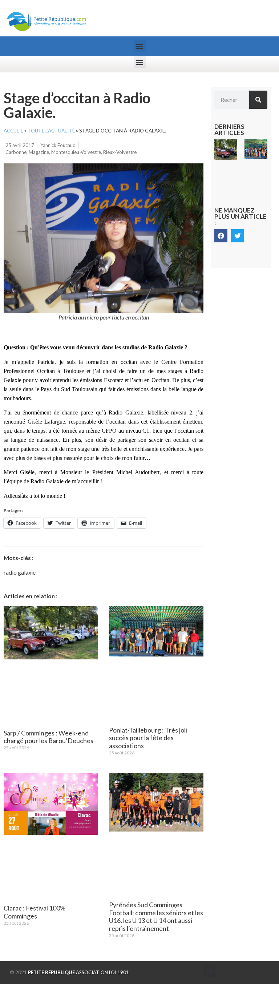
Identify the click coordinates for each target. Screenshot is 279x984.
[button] (140, 46)
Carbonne (16, 152)
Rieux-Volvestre (120, 152)
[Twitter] (237, 235)
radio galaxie (20, 572)
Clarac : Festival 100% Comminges (34, 912)
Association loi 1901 (78, 972)
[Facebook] (220, 235)
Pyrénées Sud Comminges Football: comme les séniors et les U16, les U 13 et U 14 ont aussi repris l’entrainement (156, 916)
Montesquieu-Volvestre (76, 152)
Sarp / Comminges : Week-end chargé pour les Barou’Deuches (48, 737)
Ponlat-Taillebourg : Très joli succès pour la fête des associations (148, 738)
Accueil (13, 131)
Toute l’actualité (51, 131)
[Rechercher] (258, 100)
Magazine (39, 152)
